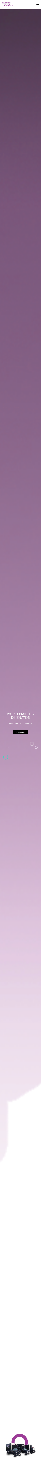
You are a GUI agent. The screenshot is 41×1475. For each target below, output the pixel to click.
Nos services (20, 732)
